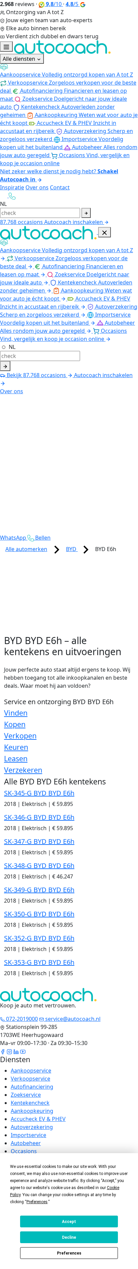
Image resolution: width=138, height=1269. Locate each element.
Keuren (16, 747)
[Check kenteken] (86, 213)
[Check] (5, 366)
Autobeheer (26, 1143)
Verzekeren (23, 770)
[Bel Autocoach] (12, 195)
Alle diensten (20, 58)
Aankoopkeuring (32, 1111)
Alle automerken (26, 549)
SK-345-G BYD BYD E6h (39, 793)
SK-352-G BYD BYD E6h (39, 938)
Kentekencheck (30, 1102)
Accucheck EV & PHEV (38, 1119)
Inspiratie (12, 187)
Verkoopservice (30, 1078)
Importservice (28, 1135)
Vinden (15, 713)
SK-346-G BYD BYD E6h (39, 817)
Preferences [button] (37, 1201)
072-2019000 (21, 1019)
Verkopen (20, 735)
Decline (69, 1237)
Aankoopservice (31, 1070)
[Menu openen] (6, 46)
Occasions (24, 1151)
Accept (69, 1221)
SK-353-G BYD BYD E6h (39, 962)
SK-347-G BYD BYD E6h (39, 841)
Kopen (14, 724)
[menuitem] (69, 71)
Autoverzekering (32, 1127)
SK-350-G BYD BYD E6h (39, 913)
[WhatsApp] (4, 195)
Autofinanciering (32, 1086)
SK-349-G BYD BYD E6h (39, 889)
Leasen (15, 758)
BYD (72, 549)
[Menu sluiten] (104, 232)
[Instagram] (9, 1051)
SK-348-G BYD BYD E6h (39, 865)
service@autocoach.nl (72, 1019)
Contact (60, 187)
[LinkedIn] (16, 1051)
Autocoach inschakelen (74, 222)
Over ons (37, 187)
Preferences (69, 1253)
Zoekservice (26, 1094)
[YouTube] (22, 1051)
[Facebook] (2, 1051)
